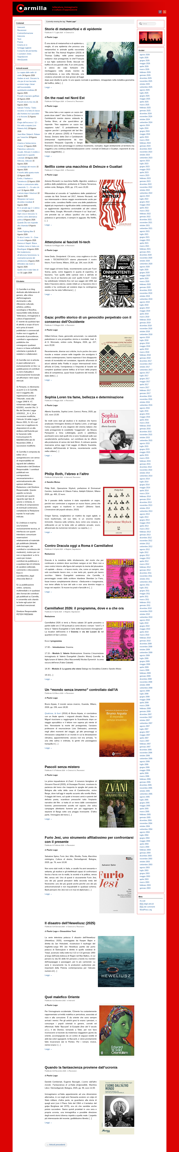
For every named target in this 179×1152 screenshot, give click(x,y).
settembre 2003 (146, 865)
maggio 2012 (145, 558)
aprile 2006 (144, 773)
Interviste (21, 36)
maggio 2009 (145, 664)
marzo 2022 (144, 211)
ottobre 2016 (145, 402)
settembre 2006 (146, 758)
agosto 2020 (145, 267)
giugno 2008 (144, 697)
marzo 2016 (144, 423)
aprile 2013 (144, 526)
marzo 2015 (144, 458)
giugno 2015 (144, 449)
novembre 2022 (146, 187)
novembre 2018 (146, 328)
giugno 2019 (144, 308)
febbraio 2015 (145, 461)
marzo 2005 (144, 811)
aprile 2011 (144, 596)
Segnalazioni (76, 549)
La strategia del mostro (26, 167)
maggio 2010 (145, 629)
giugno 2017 (144, 379)
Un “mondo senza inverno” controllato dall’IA (81, 690)
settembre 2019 (146, 299)
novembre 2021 (146, 222)
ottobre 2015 (145, 437)
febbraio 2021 (145, 249)
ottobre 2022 (145, 190)
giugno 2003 (144, 873)
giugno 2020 (144, 273)
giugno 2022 (144, 202)
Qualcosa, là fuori (53, 713)
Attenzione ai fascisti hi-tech (67, 242)
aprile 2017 (144, 384)
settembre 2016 (146, 405)
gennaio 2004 (145, 853)
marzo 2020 (144, 281)
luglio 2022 (144, 199)
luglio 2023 (144, 164)
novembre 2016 (146, 399)
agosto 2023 (145, 161)
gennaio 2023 (145, 181)
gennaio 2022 (145, 217)
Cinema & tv (70, 32)
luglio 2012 (144, 552)
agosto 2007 (145, 726)
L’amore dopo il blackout (27, 193)
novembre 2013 (146, 505)
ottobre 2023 (145, 155)
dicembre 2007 (146, 714)
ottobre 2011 (145, 579)
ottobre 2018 (145, 331)
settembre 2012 (146, 546)
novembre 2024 (146, 116)
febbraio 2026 (145, 72)
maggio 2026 (145, 63)
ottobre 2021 (145, 225)
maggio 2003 (145, 876)
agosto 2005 (145, 797)
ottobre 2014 (145, 473)
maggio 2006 (145, 770)
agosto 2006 (145, 761)
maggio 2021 (145, 240)
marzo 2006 (144, 776)
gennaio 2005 (145, 817)
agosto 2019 (145, 302)
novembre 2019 (146, 293)
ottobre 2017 (145, 367)
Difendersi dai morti (25, 264)
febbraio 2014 (145, 496)
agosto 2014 (145, 479)
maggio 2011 (145, 594)
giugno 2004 (144, 838)
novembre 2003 (146, 859)
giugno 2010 (144, 626)
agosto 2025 (145, 90)
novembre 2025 (146, 81)
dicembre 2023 (146, 149)
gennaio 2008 (145, 711)
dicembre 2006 (146, 750)
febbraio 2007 (145, 744)
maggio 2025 (145, 99)
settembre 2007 (146, 723)
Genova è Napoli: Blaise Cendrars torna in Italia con (28, 246)
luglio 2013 (144, 517)
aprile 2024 (144, 137)
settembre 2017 (146, 370)
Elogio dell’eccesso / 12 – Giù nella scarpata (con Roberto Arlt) (27, 125)
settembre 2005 (146, 794)
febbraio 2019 (145, 320)
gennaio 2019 (145, 323)
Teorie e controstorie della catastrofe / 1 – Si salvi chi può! (28, 187)
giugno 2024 (144, 131)
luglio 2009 (144, 658)
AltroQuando (22, 60)
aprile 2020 (144, 278)
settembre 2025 (146, 87)
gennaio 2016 (145, 429)
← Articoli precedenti (56, 1144)
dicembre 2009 (146, 644)
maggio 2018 (145, 346)
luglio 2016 (144, 411)
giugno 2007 (144, 732)
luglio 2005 (144, 800)
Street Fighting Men (25, 231)
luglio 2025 (144, 93)
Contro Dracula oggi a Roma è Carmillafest (79, 546)
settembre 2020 (146, 264)
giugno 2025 (144, 96)
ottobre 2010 (145, 614)
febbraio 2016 (145, 426)
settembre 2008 (146, 688)
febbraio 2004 (145, 850)
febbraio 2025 (145, 108)
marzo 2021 (144, 246)
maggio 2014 (145, 488)
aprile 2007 (144, 738)
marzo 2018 (144, 352)
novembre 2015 (146, 435)
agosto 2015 (145, 443)
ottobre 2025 (145, 84)
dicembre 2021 (146, 220)
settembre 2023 (146, 158)
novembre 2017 (146, 364)
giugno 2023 (144, 166)
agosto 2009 (145, 655)
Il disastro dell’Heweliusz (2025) (70, 923)
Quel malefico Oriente (62, 997)
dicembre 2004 (146, 820)
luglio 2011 (144, 588)
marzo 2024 (144, 140)
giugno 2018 (144, 343)
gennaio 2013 (145, 535)
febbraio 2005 (145, 814)
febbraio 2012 (145, 567)
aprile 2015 (144, 455)
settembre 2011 (146, 582)
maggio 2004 (145, 841)
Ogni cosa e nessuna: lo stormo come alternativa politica (27, 217)
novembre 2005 (146, 788)
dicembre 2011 (145, 573)
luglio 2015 (144, 446)
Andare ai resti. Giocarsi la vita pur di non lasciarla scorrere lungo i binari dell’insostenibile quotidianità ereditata (28, 84)
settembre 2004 (146, 829)
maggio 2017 (145, 381)
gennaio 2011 (145, 605)
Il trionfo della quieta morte (28, 173)
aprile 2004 (144, 844)
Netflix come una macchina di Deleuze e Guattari (83, 166)
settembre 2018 (146, 334)
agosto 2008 (145, 691)
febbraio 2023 (145, 178)
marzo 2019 (144, 317)
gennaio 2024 (145, 146)
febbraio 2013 (145, 532)
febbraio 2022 (145, 214)
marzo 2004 (144, 847)
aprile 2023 (144, 172)
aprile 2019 (144, 314)
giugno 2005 (144, 803)
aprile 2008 (144, 703)
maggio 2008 (145, 700)
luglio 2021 (144, 234)
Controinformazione (25, 33)
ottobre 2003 (145, 862)
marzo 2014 (144, 493)
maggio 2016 (145, 417)
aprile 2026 (144, 66)
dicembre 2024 (146, 113)
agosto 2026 (145, 55)
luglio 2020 (144, 270)
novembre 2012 (146, 541)
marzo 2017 (144, 387)
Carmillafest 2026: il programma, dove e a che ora (84, 608)
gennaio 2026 (145, 75)
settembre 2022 (146, 193)
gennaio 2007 (145, 747)
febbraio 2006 (145, 779)
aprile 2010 (144, 632)
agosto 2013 (145, 514)
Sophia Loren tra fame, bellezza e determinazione (84, 397)
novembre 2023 (146, 152)
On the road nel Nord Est (65, 98)
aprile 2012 (144, 561)
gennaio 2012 (145, 570)
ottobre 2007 (145, 720)
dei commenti (147, 907)
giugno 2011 (144, 591)
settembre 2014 (146, 476)
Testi (19, 39)
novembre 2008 (146, 682)
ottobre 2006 (145, 756)
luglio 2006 (144, 764)
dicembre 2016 (146, 396)
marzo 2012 (144, 564)
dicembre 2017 (146, 361)
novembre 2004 (146, 823)
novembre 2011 (146, 576)
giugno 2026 (144, 60)
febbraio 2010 (145, 638)
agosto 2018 (145, 337)
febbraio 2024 (145, 143)
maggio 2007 (145, 735)
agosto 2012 (145, 549)
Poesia (20, 42)
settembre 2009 (146, 652)
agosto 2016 (145, 408)
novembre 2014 (146, 470)
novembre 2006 (146, 753)
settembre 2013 (146, 511)
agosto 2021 (145, 231)
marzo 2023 (144, 175)
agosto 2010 (145, 620)
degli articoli (147, 904)
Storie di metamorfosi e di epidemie (73, 29)
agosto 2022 (145, 196)
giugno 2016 (144, 414)
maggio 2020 (145, 275)
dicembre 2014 (146, 467)
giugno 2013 (144, 520)
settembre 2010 (146, 617)
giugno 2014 (144, 485)
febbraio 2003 (145, 885)
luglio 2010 (144, 623)
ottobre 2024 (145, 119)
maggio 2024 (145, 134)
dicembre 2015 (146, 432)
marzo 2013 (144, 529)
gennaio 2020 (145, 287)
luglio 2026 (144, 58)
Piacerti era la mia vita (26, 102)
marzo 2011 (144, 599)
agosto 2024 (145, 125)
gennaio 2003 (145, 888)
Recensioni (79, 101)
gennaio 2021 (145, 252)
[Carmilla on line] (89, 8)
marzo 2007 (144, 741)
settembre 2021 (146, 228)
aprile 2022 (144, 208)
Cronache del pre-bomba (27, 51)
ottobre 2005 (145, 791)
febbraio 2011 (145, 602)
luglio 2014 (144, 482)
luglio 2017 (144, 376)
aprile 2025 (144, 102)
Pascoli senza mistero (62, 767)
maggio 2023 (145, 169)
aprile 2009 (144, 667)
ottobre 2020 (145, 261)
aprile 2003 (144, 879)
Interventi (69, 477)
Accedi (142, 901)
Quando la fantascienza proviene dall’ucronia (81, 1067)
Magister (68, 549)
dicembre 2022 (146, 184)
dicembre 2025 (146, 78)
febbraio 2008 (145, 708)
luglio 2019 (144, 305)
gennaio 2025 (145, 111)
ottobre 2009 (145, 650)
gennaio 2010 (145, 641)
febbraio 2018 (145, 355)
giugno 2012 (144, 555)
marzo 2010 (144, 635)
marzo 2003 (144, 882)
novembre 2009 (146, 647)
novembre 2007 (146, 717)
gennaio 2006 (145, 782)
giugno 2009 (144, 661)
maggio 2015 (145, 452)
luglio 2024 (144, 128)
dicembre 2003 (146, 856)
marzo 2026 (144, 69)
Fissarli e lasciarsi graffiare (28, 96)
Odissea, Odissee (24, 161)
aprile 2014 (144, 490)
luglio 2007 (144, 729)
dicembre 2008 (146, 679)
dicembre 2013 (146, 502)
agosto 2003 (145, 867)
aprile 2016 (144, 420)
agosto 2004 (145, 832)
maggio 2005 (145, 806)
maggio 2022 (145, 205)
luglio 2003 (144, 870)
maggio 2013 (145, 523)
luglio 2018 (144, 340)
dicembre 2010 (146, 608)
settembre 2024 (146, 122)
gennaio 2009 (145, 676)
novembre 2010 (146, 611)
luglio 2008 (144, 694)
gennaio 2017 (145, 393)
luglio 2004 (144, 835)
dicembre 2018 (146, 326)
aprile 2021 (144, 243)
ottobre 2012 (145, 543)
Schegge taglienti (24, 48)
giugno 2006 (144, 767)
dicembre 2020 (146, 255)
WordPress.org (146, 910)
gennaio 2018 (145, 358)
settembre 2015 (146, 440)
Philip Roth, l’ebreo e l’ (67, 474)
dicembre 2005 (146, 785)
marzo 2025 (144, 105)
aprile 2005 (144, 809)
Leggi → (48, 87)
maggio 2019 (145, 311)
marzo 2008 (144, 705)
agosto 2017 (145, 373)
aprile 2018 (144, 349)
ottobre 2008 (145, 685)
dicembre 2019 (146, 290)
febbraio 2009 (145, 673)
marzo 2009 (144, 670)
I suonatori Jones (24, 54)
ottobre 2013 (145, 508)
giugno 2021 (144, 237)
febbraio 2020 (145, 284)
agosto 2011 (144, 585)
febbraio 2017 (145, 390)
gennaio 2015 (145, 464)
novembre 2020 (146, 258)
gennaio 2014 (145, 499)
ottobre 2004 (145, 826)
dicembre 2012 (146, 538)
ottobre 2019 (145, 296)
